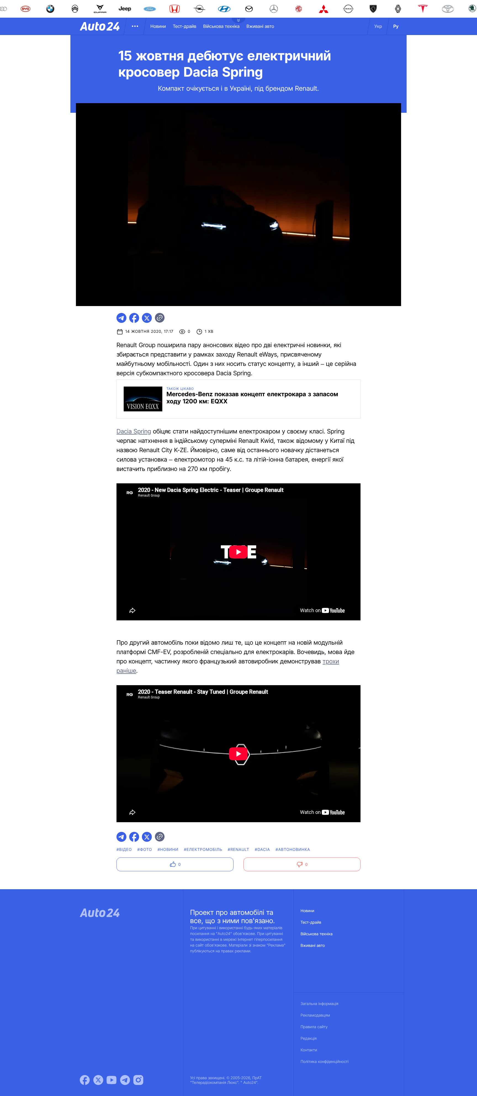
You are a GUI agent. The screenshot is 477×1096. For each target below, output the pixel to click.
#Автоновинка (293, 849)
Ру (396, 26)
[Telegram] (125, 1080)
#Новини (168, 849)
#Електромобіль (203, 849)
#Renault (238, 849)
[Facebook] (85, 1080)
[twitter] (147, 318)
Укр (378, 26)
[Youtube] (111, 1080)
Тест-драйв (184, 26)
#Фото (144, 849)
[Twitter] (98, 1080)
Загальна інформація (319, 1003)
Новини (158, 26)
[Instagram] (138, 1080)
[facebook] (134, 318)
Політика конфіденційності (325, 1061)
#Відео (124, 849)
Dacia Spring (133, 431)
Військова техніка (221, 26)
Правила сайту (314, 1027)
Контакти (309, 1050)
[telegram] (121, 318)
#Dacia (262, 849)
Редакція (309, 1038)
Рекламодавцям (315, 1015)
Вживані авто (260, 26)
